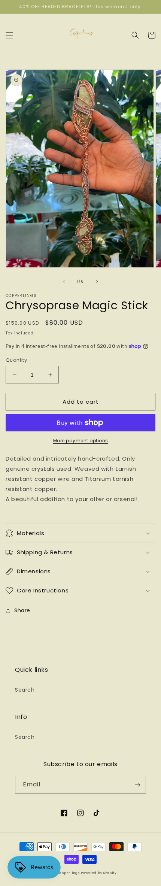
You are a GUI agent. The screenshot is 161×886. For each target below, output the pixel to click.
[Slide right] (97, 281)
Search (25, 690)
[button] (9, 35)
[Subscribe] (137, 785)
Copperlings (68, 873)
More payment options (80, 440)
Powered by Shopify (99, 873)
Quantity (16, 360)
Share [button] (22, 610)
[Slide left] (64, 281)
